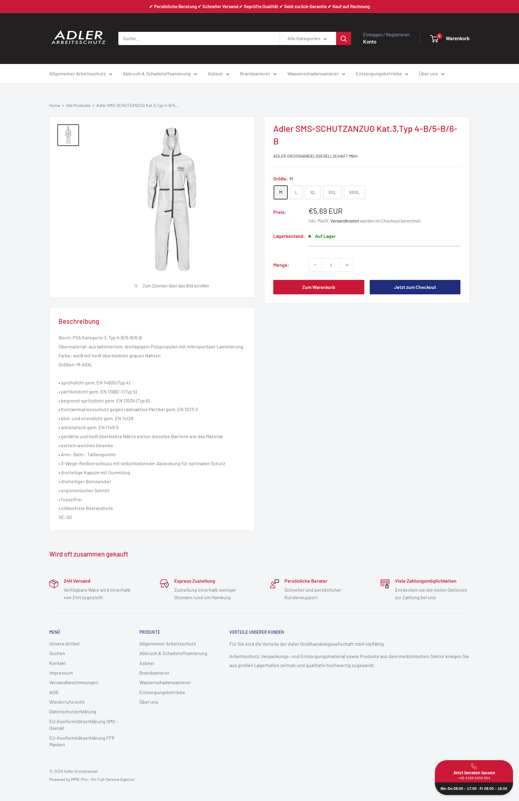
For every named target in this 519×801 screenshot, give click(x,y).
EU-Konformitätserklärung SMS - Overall (83, 724)
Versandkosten (344, 220)
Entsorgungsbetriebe (379, 73)
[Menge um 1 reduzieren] (315, 265)
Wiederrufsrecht (67, 702)
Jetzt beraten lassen (474, 775)
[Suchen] (343, 38)
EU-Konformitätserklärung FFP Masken (81, 741)
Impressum (61, 672)
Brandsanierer (255, 73)
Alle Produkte (78, 105)
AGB (53, 692)
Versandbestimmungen (74, 682)
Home (54, 105)
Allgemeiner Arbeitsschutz (77, 73)
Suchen (57, 653)
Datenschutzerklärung (72, 711)
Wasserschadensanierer (313, 73)
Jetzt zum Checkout (415, 287)
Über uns (428, 73)
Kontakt (57, 663)
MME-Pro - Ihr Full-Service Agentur (103, 779)
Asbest (215, 73)
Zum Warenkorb (318, 287)
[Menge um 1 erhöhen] (347, 265)
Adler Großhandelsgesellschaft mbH (315, 156)
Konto (369, 41)
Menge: (281, 265)
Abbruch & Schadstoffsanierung (157, 73)
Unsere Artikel (64, 643)
